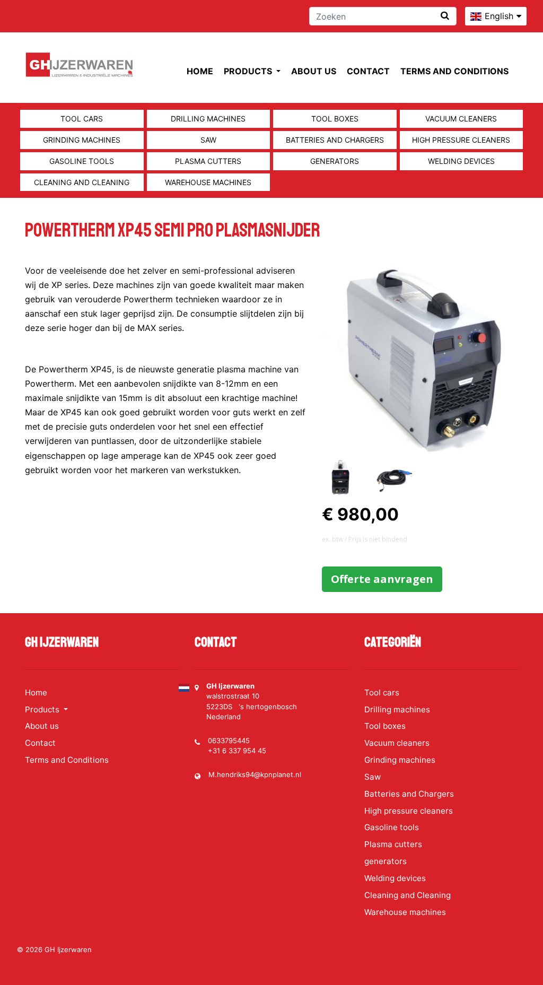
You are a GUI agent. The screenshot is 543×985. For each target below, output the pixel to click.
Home (200, 71)
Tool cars (81, 118)
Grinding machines (81, 139)
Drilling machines (208, 118)
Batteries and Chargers (335, 139)
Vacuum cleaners (461, 118)
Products (249, 71)
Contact (368, 71)
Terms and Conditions (454, 71)
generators (334, 160)
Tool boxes (334, 118)
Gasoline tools (81, 160)
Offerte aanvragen (382, 579)
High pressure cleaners (461, 139)
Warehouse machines (208, 182)
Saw (208, 139)
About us (313, 71)
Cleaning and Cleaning (81, 182)
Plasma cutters (208, 160)
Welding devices (461, 160)
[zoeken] (445, 15)
